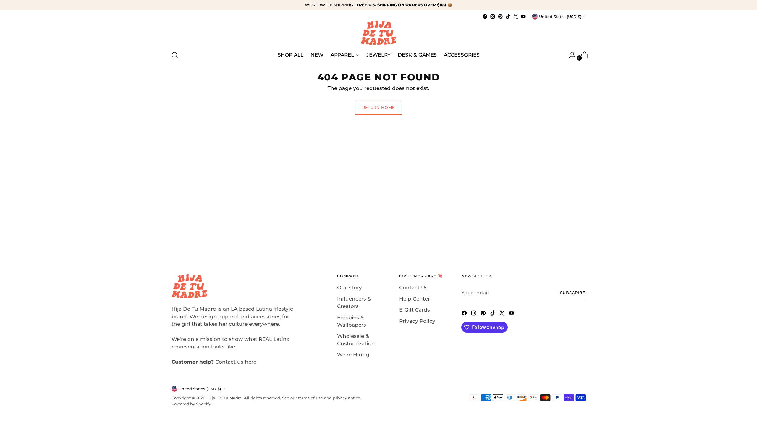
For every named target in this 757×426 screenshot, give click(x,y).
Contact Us (413, 288)
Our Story (349, 288)
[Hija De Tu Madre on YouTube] (523, 16)
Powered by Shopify (191, 403)
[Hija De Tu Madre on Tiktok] (508, 16)
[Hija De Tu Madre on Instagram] (492, 16)
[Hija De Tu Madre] (378, 33)
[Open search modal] (175, 55)
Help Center (414, 299)
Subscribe (572, 292)
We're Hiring (353, 355)
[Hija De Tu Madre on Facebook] (485, 16)
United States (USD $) (560, 16)
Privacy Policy (417, 321)
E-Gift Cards (414, 310)
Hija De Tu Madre (224, 398)
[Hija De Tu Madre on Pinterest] (500, 16)
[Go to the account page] (570, 55)
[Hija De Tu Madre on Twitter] (515, 16)
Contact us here (235, 362)
